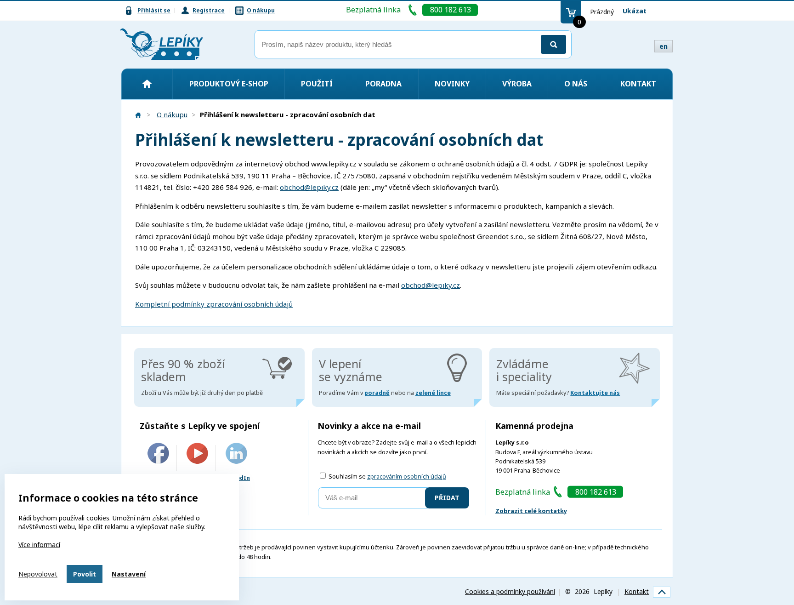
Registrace (209, 10)
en (663, 46)
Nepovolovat (37, 574)
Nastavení (129, 574)
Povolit (84, 574)
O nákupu (261, 10)
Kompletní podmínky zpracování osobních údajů (214, 303)
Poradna (383, 84)
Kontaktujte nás (595, 393)
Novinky (452, 84)
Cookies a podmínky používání (510, 591)
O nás (575, 84)
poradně (377, 393)
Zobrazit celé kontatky (531, 511)
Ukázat (635, 10)
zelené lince (433, 393)
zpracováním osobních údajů (406, 476)
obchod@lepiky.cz (309, 187)
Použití (317, 84)
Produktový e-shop (228, 84)
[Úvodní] (147, 83)
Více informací (39, 544)
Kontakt (638, 84)
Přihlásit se (153, 10)
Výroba (517, 84)
